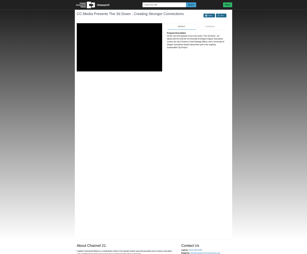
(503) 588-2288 (195, 250)
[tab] (181, 26)
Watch (227, 5)
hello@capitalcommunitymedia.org (205, 253)
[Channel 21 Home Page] (95, 5)
